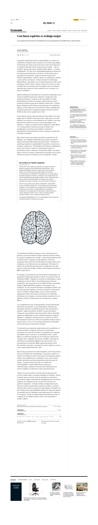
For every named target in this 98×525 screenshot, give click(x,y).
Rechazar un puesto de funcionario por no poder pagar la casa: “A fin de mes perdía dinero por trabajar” (79, 151)
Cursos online (37, 479)
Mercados (49, 30)
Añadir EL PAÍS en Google (55, 55)
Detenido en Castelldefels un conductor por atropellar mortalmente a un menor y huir (78, 121)
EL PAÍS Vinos (53, 479)
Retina (79, 30)
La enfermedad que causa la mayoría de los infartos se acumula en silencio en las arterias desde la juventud (79, 146)
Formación (59, 30)
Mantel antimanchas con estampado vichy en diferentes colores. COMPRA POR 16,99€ (81, 494)
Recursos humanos (21, 416)
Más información (20, 422)
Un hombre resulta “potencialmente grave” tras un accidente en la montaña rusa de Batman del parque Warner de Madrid (79, 141)
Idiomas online (45, 479)
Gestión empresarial (44, 416)
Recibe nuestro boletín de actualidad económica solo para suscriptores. (33, 406)
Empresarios (28, 416)
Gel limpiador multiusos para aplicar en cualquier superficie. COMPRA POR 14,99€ (55, 494)
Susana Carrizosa (22, 50)
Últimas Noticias (84, 30)
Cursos (30, 479)
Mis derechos (64, 30)
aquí (45, 422)
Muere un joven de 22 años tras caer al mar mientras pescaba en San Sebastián (78, 116)
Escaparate (13, 479)
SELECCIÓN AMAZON (22, 479)
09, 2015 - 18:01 (24, 51)
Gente (33, 416)
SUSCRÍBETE (76, 19)
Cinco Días (74, 30)
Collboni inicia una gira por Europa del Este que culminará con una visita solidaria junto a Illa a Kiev (78, 126)
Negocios (70, 30)
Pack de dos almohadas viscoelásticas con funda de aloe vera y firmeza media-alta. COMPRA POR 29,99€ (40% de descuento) (68, 494)
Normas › (59, 409)
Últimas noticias (74, 106)
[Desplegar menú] (12, 23)
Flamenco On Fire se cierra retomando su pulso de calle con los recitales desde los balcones (78, 111)
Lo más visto (73, 136)
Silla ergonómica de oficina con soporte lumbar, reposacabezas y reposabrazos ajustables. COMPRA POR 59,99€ (35, 499)
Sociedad (37, 416)
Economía (16, 30)
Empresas (51, 416)
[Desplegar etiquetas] (60, 416)
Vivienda (54, 30)
